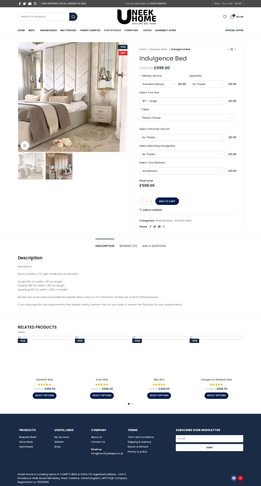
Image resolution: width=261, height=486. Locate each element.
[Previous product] (228, 49)
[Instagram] (240, 478)
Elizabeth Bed (44, 379)
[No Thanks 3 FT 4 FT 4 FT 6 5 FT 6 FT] (183, 154)
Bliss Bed (159, 379)
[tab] (105, 244)
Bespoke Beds (159, 49)
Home (143, 49)
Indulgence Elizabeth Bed (216, 379)
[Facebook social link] (20, 3)
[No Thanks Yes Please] (183, 137)
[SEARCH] (73, 17)
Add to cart (167, 201)
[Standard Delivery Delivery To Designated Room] (158, 84)
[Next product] (235, 49)
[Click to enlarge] (24, 145)
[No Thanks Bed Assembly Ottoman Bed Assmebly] (208, 84)
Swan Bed (102, 379)
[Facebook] (234, 478)
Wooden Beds (183, 220)
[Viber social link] (35, 3)
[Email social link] (29, 3)
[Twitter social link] (24, 3)
